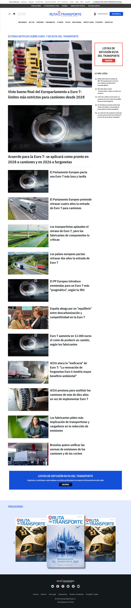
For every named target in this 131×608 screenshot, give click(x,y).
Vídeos (82, 2)
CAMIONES (40, 22)
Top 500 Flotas (39, 2)
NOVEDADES (22, 22)
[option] (65, 541)
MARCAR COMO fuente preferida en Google (108, 2)
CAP (59, 2)
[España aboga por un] (28, 317)
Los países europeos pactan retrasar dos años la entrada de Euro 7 (70, 258)
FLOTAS (67, 22)
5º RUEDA (60, 22)
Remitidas (87, 2)
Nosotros (44, 594)
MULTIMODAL (77, 22)
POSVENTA (99, 22)
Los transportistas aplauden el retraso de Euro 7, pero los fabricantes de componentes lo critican (69, 233)
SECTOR (31, 22)
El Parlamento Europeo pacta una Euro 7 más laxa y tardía (68, 174)
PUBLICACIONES (36, 6)
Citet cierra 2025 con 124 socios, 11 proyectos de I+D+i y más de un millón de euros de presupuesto (108, 99)
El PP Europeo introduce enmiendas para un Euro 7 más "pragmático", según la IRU (69, 285)
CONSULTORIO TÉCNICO (78, 6)
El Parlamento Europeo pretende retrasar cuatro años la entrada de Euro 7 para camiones (71, 203)
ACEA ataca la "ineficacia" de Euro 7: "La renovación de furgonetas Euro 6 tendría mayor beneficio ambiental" (70, 369)
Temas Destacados (14, 2)
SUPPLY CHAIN (88, 22)
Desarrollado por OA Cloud (65, 602)
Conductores (64, 2)
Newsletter (116, 14)
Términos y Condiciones (76, 594)
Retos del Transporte (50, 2)
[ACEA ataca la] (28, 372)
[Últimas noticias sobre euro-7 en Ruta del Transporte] (65, 14)
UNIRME (108, 60)
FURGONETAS (50, 22)
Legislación (24, 2)
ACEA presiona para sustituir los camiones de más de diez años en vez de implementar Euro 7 (70, 394)
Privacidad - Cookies (92, 594)
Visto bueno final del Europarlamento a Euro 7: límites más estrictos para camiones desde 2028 (46, 94)
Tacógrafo (31, 2)
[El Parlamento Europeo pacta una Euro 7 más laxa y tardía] (28, 181)
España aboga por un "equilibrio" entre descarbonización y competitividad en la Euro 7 (71, 312)
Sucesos (72, 2)
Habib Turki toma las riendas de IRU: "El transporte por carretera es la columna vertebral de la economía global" (106, 82)
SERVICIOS (109, 22)
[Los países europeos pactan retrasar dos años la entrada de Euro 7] (28, 263)
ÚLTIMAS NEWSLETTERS (51, 6)
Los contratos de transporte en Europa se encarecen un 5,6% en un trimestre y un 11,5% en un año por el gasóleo (108, 115)
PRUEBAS (65, 6)
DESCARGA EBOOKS (94, 6)
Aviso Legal (52, 594)
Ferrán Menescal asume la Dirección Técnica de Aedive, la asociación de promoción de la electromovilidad (107, 107)
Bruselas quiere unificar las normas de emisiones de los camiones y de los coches (67, 449)
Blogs (77, 2)
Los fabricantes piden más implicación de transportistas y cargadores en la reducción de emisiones (69, 424)
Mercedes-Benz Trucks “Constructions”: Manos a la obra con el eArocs (108, 91)
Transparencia (62, 594)
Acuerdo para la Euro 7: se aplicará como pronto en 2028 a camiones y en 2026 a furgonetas (48, 159)
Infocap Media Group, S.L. (68, 599)
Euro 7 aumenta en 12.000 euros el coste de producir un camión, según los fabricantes (70, 340)
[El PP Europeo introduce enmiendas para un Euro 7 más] (28, 290)
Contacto (36, 594)
